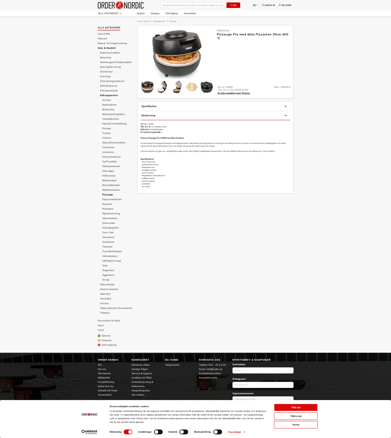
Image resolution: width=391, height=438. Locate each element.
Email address (239, 365)
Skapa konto (172, 364)
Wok (104, 265)
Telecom (102, 38)
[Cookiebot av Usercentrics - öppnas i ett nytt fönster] (89, 432)
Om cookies (138, 394)
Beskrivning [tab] (148, 115)
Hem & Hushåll (107, 48)
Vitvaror (104, 303)
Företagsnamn (239, 379)
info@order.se (214, 369)
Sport (101, 325)
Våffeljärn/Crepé (111, 261)
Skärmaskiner (110, 218)
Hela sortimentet (108, 13)
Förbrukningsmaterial (112, 81)
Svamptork (108, 242)
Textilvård (105, 298)
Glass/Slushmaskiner (114, 142)
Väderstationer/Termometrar (116, 308)
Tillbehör (105, 313)
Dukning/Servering (110, 67)
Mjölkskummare (111, 190)
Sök (235, 5)
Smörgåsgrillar (110, 227)
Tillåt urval (295, 416)
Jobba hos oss (105, 386)
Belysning (105, 57)
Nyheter (141, 13)
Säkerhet (105, 294)
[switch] (158, 431)
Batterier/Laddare (110, 52)
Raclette (107, 204)
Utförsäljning (171, 13)
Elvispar (106, 128)
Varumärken (190, 13)
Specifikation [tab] (149, 106)
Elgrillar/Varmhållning (114, 123)
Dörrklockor (106, 71)
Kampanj (155, 13)
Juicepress (108, 152)
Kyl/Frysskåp (109, 161)
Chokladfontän (110, 119)
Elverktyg (105, 76)
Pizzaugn (107, 194)
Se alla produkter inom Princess (234, 93)
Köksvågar (108, 171)
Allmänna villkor (141, 364)
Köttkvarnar (109, 175)
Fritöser (106, 138)
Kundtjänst (140, 359)
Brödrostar (108, 109)
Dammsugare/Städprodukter (116, 62)
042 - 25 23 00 (217, 364)
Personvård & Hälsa (109, 320)
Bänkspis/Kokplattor (113, 114)
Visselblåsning (106, 381)
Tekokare (107, 246)
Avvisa (295, 424)
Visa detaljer (234, 432)
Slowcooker (108, 223)
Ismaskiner (108, 147)
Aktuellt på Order (107, 390)
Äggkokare (108, 275)
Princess (223, 30)
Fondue (106, 133)
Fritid (101, 330)
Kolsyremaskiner (111, 156)
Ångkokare (108, 270)
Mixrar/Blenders (111, 185)
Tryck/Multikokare (112, 251)
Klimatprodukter (109, 90)
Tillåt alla (296, 407)
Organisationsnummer (243, 394)
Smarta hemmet (109, 289)
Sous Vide (108, 232)
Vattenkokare (110, 256)
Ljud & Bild (104, 33)
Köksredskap (107, 284)
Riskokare (107, 208)
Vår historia (104, 373)
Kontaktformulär (208, 377)
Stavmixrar (108, 237)
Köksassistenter (111, 166)
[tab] (147, 87)
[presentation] (147, 87)
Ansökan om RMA (142, 377)
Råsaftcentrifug (111, 213)
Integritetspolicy (141, 390)
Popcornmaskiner (112, 199)
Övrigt (105, 279)
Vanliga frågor (140, 369)
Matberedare (109, 180)
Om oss (102, 369)
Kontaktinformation (210, 373)
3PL (100, 364)
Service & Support (142, 373)
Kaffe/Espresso (108, 86)
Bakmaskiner (109, 104)
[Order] (121, 5)
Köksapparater (109, 95)
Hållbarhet (104, 377)
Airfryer (106, 100)
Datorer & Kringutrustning (112, 43)
